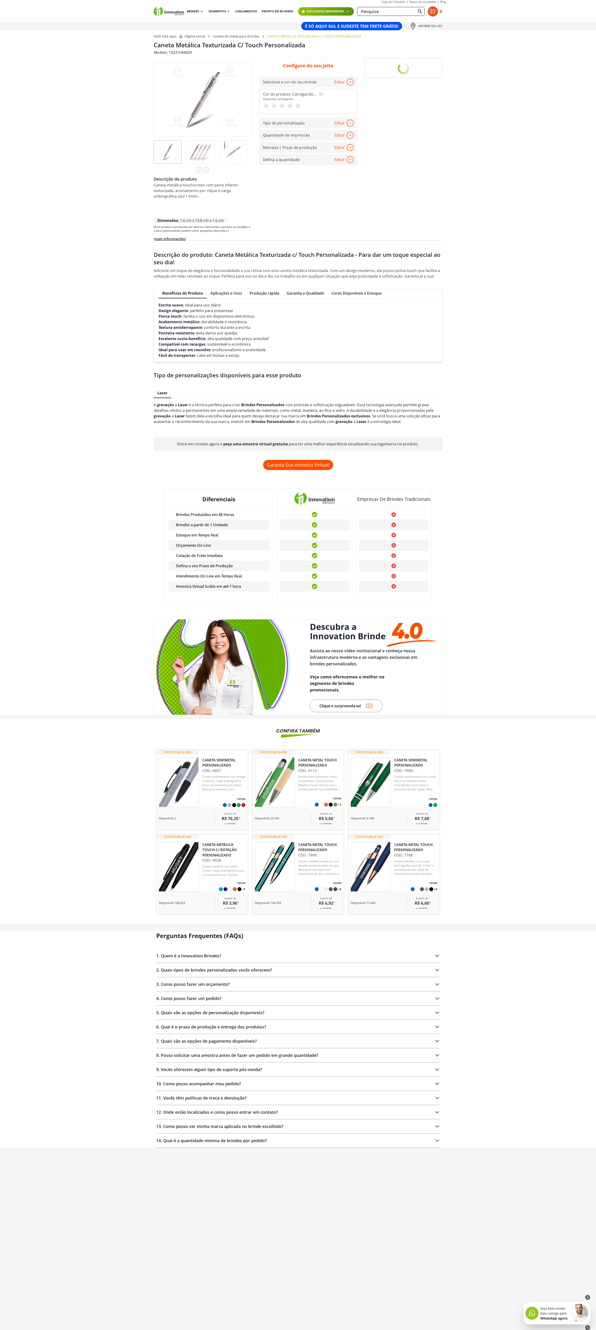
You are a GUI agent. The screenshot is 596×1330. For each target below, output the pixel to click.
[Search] (420, 11)
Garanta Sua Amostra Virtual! (298, 465)
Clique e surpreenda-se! (340, 705)
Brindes (193, 11)
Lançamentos (246, 11)
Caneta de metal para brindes (236, 36)
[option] (170, 155)
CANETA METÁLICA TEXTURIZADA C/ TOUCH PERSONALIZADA (314, 36)
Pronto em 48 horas (277, 11)
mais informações (170, 238)
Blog (443, 2)
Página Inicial (195, 36)
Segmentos (217, 11)
